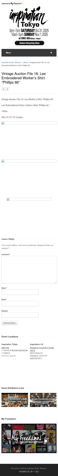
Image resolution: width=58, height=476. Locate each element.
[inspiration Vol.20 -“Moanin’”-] (29, 45)
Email (4, 299)
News (26, 62)
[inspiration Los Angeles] (43, 406)
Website (4, 311)
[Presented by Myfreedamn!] (11, 3)
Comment (5, 254)
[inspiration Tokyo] (14, 406)
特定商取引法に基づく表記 (29, 471)
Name (4, 288)
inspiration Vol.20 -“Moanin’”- (11, 62)
